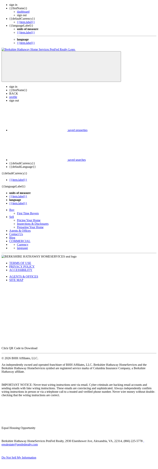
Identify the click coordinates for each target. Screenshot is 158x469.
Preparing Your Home (30, 227)
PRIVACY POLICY (22, 266)
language (22, 248)
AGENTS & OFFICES (23, 276)
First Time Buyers (28, 213)
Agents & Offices (20, 230)
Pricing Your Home (28, 220)
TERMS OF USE (20, 263)
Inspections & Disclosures (33, 223)
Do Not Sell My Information (19, 457)
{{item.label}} (26, 22)
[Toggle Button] (61, 66)
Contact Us (16, 234)
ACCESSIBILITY (20, 270)
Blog (12, 237)
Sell (11, 216)
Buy (11, 209)
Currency (22, 244)
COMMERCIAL (19, 241)
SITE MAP (16, 280)
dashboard (23, 11)
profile (13, 97)
